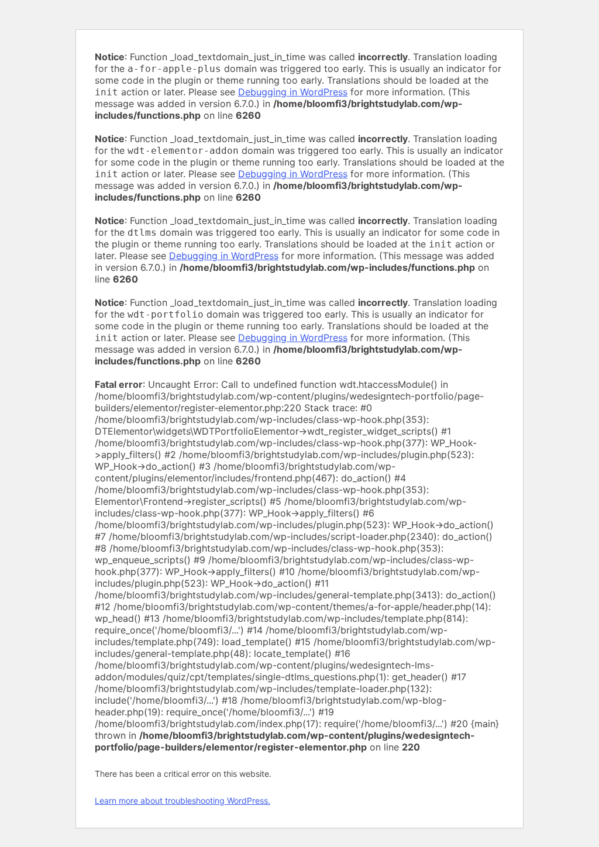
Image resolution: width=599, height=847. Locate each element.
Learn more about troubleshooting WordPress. (182, 800)
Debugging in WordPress (292, 92)
